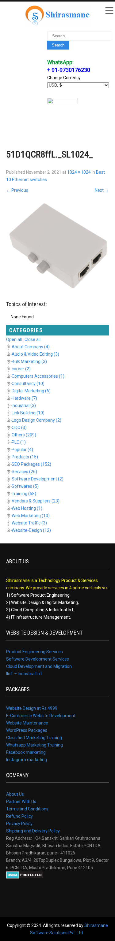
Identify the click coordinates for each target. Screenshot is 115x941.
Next (102, 190)
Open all (14, 339)
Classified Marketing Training (34, 737)
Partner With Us (21, 801)
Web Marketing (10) (31, 515)
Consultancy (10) (28, 383)
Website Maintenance (27, 723)
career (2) (21, 368)
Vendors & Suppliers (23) (35, 500)
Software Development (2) (37, 478)
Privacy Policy (19, 823)
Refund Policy (19, 816)
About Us (15, 794)
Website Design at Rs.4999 (31, 708)
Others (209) (24, 434)
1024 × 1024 (79, 172)
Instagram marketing (26, 759)
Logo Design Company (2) (36, 420)
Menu (109, 11)
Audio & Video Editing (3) (35, 354)
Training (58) (24, 493)
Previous (17, 190)
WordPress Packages (26, 730)
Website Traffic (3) (29, 523)
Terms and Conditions (27, 808)
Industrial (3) (24, 405)
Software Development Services (37, 659)
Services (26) (24, 471)
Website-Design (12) (31, 530)
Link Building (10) (28, 412)
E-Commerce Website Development (40, 715)
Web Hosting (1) (27, 508)
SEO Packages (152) (31, 464)
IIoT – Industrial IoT (24, 673)
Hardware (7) (24, 398)
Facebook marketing (26, 752)
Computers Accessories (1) (38, 376)
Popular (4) (22, 449)
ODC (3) (19, 427)
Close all (32, 339)
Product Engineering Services (34, 651)
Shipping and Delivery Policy (33, 830)
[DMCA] (24, 877)
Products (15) (25, 456)
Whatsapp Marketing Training (34, 745)
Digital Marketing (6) (31, 390)
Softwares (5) (25, 486)
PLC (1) (19, 442)
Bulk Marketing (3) (29, 361)
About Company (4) (31, 346)
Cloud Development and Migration (39, 666)
